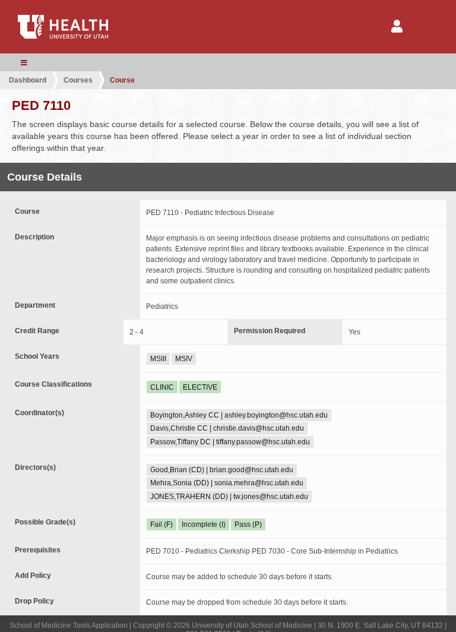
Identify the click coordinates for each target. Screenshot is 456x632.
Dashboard (27, 80)
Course (122, 80)
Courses (78, 80)
